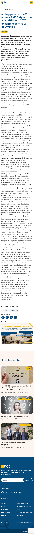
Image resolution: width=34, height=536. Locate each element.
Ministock (20, 515)
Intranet (3, 515)
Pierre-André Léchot (10, 392)
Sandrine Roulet (8, 447)
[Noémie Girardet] (2, 419)
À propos (3, 503)
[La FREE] (2, 307)
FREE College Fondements (24, 512)
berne (5, 310)
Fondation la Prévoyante (24, 506)
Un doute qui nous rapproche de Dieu (15, 416)
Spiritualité (28, 398)
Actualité (4, 31)
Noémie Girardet (9, 419)
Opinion (29, 368)
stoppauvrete (14, 310)
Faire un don (4, 509)
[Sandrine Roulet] (2, 447)
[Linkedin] (20, 492)
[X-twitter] (11, 492)
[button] (31, 2)
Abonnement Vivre (22, 503)
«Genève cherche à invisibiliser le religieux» (13, 444)
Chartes (3, 506)
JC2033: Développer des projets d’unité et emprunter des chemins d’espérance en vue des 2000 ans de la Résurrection (16, 388)
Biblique (21, 398)
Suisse (29, 425)
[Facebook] (2, 492)
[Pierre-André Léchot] (2, 392)
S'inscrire (27, 480)
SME (18, 509)
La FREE (6, 307)
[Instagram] (7, 492)
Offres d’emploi (5, 512)
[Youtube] (15, 492)
